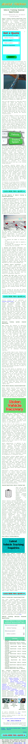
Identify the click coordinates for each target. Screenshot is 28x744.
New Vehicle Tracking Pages (13, 728)
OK (24, 743)
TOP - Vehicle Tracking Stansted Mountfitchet (13, 718)
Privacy (25, 732)
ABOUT (17, 7)
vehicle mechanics (19, 692)
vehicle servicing (13, 678)
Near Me (9, 729)
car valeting (14, 680)
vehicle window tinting (17, 681)
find (7, 599)
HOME (11, 7)
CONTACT (20, 7)
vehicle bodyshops (14, 679)
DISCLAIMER (24, 7)
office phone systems (16, 690)
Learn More (18, 743)
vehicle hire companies (9, 689)
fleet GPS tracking (7, 507)
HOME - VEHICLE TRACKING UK (14, 720)
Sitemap (3, 728)
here (20, 614)
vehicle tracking (21, 675)
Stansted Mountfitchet (8, 301)
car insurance (20, 691)
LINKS (14, 7)
